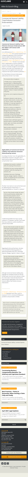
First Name (5, 354)
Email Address (6, 352)
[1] (24, 71)
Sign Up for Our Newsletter (15, 452)
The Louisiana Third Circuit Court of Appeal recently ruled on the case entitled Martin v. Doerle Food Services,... (14, 378)
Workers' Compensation (9, 367)
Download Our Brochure (14, 457)
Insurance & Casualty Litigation (9, 13)
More (4, 332)
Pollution (6, 344)
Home (3, 11)
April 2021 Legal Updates (10, 411)
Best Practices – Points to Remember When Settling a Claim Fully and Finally (13, 393)
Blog (8, 11)
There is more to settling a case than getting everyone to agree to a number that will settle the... (14, 398)
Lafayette (4, 431)
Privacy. (16, 467)
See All (14, 424)
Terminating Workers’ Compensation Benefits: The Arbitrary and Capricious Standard (13, 372)
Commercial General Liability (8, 342)
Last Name (5, 356)
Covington (4, 442)
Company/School (6, 358)
